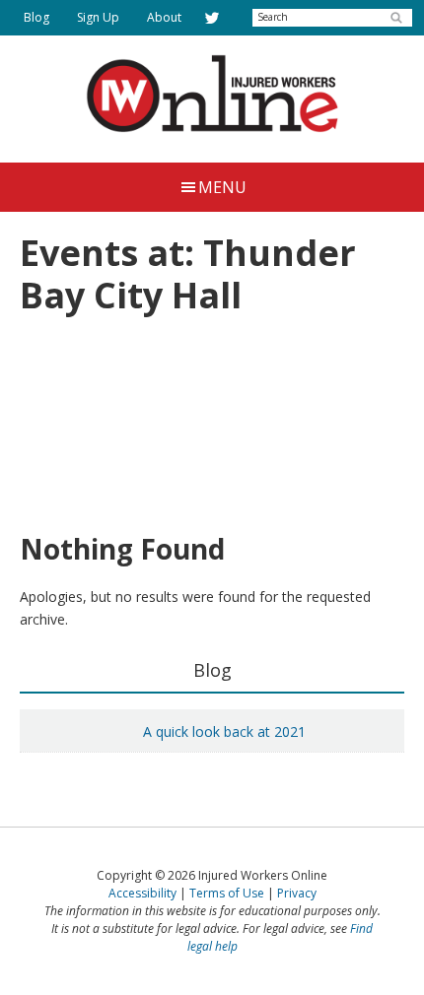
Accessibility (142, 893)
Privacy (297, 893)
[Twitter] (212, 17)
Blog (212, 670)
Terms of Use (226, 893)
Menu (222, 187)
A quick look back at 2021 (224, 731)
